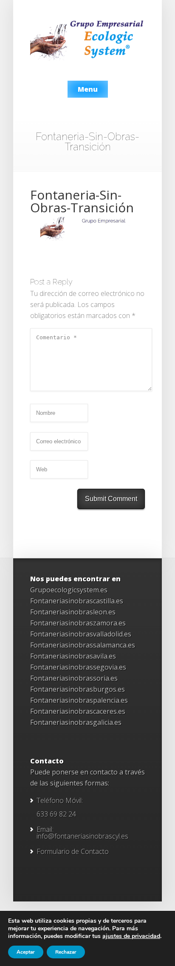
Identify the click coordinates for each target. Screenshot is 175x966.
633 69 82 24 (56, 814)
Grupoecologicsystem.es (68, 589)
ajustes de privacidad (131, 936)
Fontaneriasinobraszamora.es (78, 623)
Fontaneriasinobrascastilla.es (76, 601)
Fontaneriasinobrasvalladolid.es (80, 634)
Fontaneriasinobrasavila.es (73, 656)
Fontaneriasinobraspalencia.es (79, 700)
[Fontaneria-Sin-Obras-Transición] (87, 240)
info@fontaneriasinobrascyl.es (82, 836)
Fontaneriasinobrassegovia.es (78, 667)
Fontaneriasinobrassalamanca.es (82, 645)
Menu (88, 89)
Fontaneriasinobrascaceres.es (77, 711)
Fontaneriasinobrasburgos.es (77, 689)
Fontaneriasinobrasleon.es (73, 612)
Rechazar (65, 952)
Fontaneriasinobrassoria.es (74, 678)
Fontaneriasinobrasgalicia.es (75, 722)
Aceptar (26, 952)
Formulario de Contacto (73, 851)
